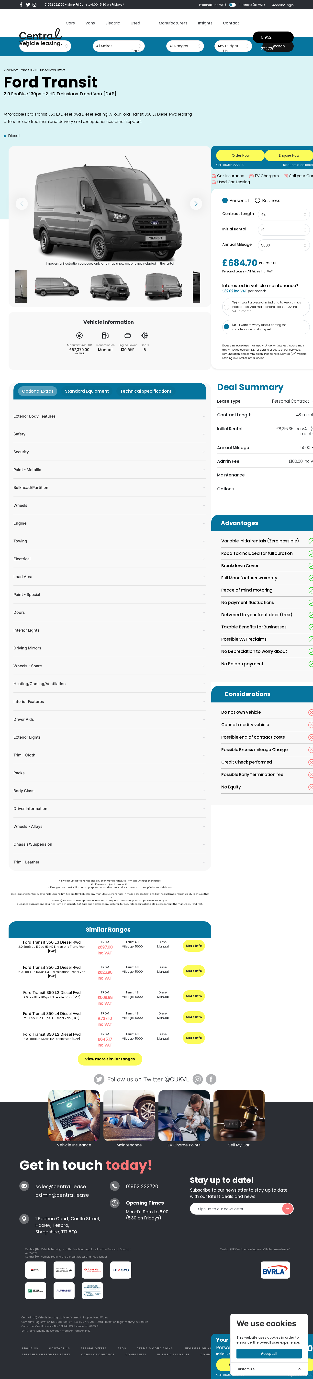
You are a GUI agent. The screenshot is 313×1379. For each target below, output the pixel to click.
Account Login (283, 5)
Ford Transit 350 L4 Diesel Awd (52, 1013)
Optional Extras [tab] (37, 391)
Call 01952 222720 (230, 164)
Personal (239, 200)
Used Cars (135, 37)
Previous (22, 204)
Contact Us (231, 37)
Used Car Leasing (233, 182)
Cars (70, 23)
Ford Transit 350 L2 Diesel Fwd (52, 992)
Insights (205, 23)
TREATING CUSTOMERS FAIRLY (46, 1354)
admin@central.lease (62, 1195)
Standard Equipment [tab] (87, 391)
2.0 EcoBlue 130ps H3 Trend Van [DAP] (51, 1018)
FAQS (122, 1348)
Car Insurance (230, 176)
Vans (90, 23)
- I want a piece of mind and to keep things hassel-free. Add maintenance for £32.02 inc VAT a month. (266, 306)
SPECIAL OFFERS (94, 1348)
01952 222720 (54, 4)
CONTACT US (59, 1348)
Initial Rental (234, 229)
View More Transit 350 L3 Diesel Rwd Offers (34, 70)
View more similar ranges (110, 1059)
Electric (112, 23)
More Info (194, 946)
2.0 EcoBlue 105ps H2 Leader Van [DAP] (51, 997)
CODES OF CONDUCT (98, 1354)
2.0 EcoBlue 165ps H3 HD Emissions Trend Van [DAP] (52, 974)
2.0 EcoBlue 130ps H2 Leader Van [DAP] (51, 1039)
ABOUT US (30, 1348)
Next (196, 204)
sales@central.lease (60, 1186)
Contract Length (238, 213)
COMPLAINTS (135, 1354)
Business (271, 200)
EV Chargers (267, 176)
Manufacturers (173, 23)
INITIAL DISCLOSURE (173, 1354)
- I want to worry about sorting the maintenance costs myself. (259, 327)
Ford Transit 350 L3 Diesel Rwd (52, 942)
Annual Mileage (237, 244)
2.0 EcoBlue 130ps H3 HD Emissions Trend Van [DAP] (51, 949)
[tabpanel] (109, 635)
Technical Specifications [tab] (146, 391)
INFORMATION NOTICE (202, 1348)
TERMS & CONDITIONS (155, 1348)
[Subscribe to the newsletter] (287, 1208)
